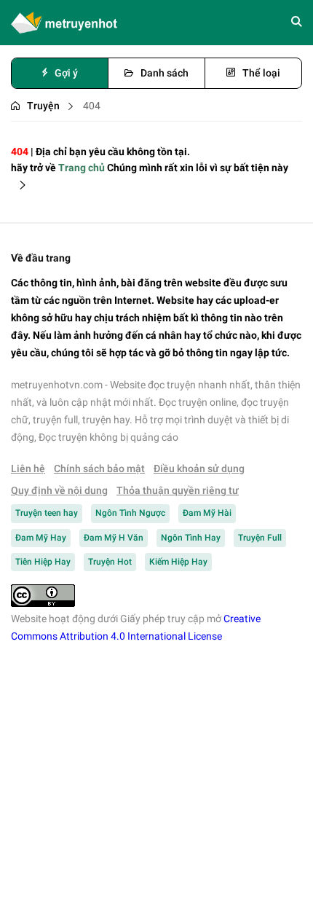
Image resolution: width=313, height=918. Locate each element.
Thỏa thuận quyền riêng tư (177, 490)
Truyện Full (260, 538)
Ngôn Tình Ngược (130, 513)
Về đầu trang (41, 258)
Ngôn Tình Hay (191, 538)
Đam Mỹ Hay (40, 538)
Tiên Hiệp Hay (43, 562)
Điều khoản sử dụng (199, 468)
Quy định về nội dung (59, 490)
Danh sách (164, 73)
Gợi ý (66, 73)
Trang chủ (81, 167)
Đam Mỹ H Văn (113, 538)
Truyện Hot (110, 562)
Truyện (43, 105)
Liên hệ (28, 468)
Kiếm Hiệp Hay (178, 562)
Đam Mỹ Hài (207, 513)
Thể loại (261, 73)
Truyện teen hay (46, 513)
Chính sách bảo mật (99, 468)
